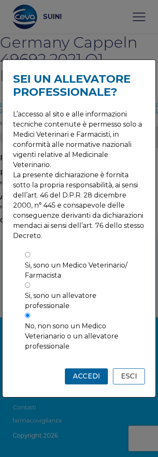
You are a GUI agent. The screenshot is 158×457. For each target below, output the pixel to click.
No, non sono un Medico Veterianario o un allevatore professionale (71, 336)
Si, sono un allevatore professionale (60, 301)
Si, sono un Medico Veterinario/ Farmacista (76, 270)
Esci (129, 376)
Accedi (86, 376)
